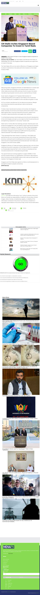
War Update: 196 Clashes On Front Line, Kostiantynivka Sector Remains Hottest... (20, 321)
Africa (24, 14)
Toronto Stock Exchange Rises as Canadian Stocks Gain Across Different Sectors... (14, 281)
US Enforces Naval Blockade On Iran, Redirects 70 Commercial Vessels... (17, 521)
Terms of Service (6, 559)
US (4, 14)
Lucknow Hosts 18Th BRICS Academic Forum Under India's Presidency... (20, 419)
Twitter (9, 581)
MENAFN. (8, 591)
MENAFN (4, 56)
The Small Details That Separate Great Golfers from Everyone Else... (11, 279)
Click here (10, 553)
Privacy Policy (5, 560)
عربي (17, 1)
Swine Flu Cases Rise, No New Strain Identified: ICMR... (18, 344)
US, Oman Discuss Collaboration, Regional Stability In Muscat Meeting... (20, 473)
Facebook (9, 580)
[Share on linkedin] (34, 51)
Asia (19, 14)
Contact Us (5, 562)
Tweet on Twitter (24, 51)
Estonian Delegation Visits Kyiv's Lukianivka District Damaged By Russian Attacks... (20, 497)
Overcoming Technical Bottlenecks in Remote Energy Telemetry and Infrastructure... (14, 277)
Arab (15, 14)
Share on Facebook (17, 51)
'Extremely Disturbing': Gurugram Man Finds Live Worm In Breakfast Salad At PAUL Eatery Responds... (19, 367)
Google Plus (10, 583)
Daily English (6, 569)
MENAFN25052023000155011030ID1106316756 (14, 170)
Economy (36, 14)
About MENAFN (6, 565)
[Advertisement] (20, 9)
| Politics (30, 14)
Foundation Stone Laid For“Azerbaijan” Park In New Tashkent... (17, 449)
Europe (10, 14)
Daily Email (10, 584)
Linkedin (9, 586)
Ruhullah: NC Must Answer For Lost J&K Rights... (16, 395)
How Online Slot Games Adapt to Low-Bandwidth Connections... (11, 275)
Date (3, 50)
